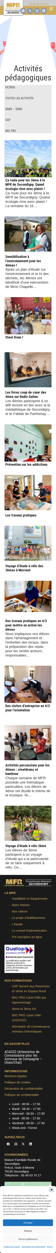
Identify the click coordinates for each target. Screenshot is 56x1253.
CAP (7, 120)
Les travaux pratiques (20, 515)
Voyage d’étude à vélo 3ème (25, 846)
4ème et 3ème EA (24, 1008)
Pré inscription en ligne (27, 937)
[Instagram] (37, 11)
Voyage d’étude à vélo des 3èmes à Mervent (24, 568)
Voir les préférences (28, 1239)
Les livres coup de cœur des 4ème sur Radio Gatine (25, 394)
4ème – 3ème (13, 109)
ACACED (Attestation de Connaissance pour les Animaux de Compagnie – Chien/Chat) (23, 1057)
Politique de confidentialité (21, 1094)
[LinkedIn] (44, 11)
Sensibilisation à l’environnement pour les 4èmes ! (23, 261)
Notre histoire (21, 905)
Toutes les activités (19, 98)
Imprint (49, 1247)
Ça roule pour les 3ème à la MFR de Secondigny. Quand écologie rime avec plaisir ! (25, 184)
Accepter (28, 1222)
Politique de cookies (12, 1247)
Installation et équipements (29, 898)
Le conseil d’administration (29, 930)
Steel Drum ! (14, 337)
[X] (30, 11)
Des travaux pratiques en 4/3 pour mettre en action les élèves (26, 625)
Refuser (28, 1231)
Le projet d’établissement (28, 917)
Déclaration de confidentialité (33, 1247)
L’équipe (17, 924)
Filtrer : (10, 87)
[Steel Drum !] (28, 315)
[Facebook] (23, 11)
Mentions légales (15, 1076)
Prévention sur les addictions (26, 464)
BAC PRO (10, 131)
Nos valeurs (20, 911)
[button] (51, 1189)
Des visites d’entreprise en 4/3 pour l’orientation (27, 708)
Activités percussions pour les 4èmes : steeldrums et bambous (27, 769)
